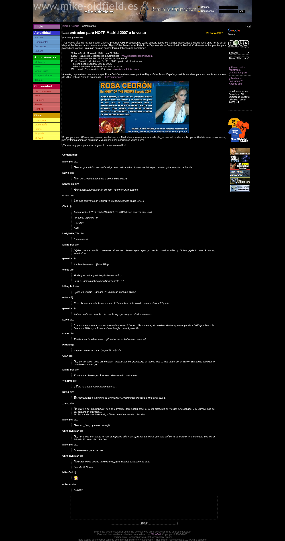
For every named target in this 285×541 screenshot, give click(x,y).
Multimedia (40, 62)
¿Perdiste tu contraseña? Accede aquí (235, 81)
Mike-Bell (156, 534)
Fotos (38, 66)
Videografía (41, 124)
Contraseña (207, 11)
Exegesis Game (43, 75)
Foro (37, 95)
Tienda (38, 104)
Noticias (39, 37)
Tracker (39, 80)
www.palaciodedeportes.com (137, 55)
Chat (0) (39, 109)
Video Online (41, 71)
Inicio (39, 26)
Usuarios (40, 100)
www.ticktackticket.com (126, 69)
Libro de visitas (43, 91)
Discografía (41, 120)
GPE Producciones (112, 77)
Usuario (205, 7)
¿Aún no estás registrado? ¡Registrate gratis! (238, 70)
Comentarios (69, 154)
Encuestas (40, 46)
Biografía (39, 133)
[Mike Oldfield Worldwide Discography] (238, 44)
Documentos (42, 42)
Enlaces (39, 51)
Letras (38, 129)
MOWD (39, 138)
